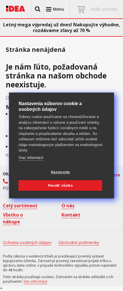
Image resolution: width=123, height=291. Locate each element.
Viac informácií (31, 158)
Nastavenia (60, 172)
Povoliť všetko (60, 186)
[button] (37, 9)
